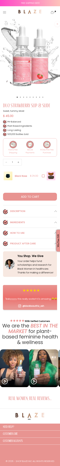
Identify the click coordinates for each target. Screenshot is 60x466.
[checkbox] (43, 176)
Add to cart (30, 197)
